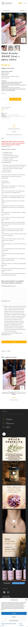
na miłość (23, 116)
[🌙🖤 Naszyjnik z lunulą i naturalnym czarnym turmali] (14, 521)
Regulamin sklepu (6, 596)
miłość (19, 116)
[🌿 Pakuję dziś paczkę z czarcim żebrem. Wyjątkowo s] (14, 473)
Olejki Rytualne (16, 114)
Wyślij (14, 341)
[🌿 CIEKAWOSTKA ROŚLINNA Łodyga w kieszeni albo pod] (14, 449)
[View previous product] (2, 11)
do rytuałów (9, 116)
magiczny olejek (15, 116)
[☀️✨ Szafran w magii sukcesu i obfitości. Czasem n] (14, 497)
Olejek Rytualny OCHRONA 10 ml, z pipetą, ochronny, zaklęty (14, 393)
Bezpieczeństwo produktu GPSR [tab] (14, 134)
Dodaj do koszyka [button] (14, 399)
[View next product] (26, 11)
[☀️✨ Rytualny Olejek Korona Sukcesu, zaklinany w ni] (14, 545)
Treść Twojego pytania (8, 286)
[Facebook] (4, 592)
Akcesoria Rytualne (9, 114)
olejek (2, 118)
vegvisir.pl (8, 427)
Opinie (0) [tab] (14, 131)
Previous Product (7, 10)
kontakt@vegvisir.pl (10, 423)
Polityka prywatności (7, 621)
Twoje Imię (6, 300)
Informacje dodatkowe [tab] (14, 128)
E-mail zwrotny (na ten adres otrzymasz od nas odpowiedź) (11, 333)
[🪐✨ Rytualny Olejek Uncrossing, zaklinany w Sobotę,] (14, 569)
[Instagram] (8, 592)
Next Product (22, 10)
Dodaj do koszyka (15, 99)
